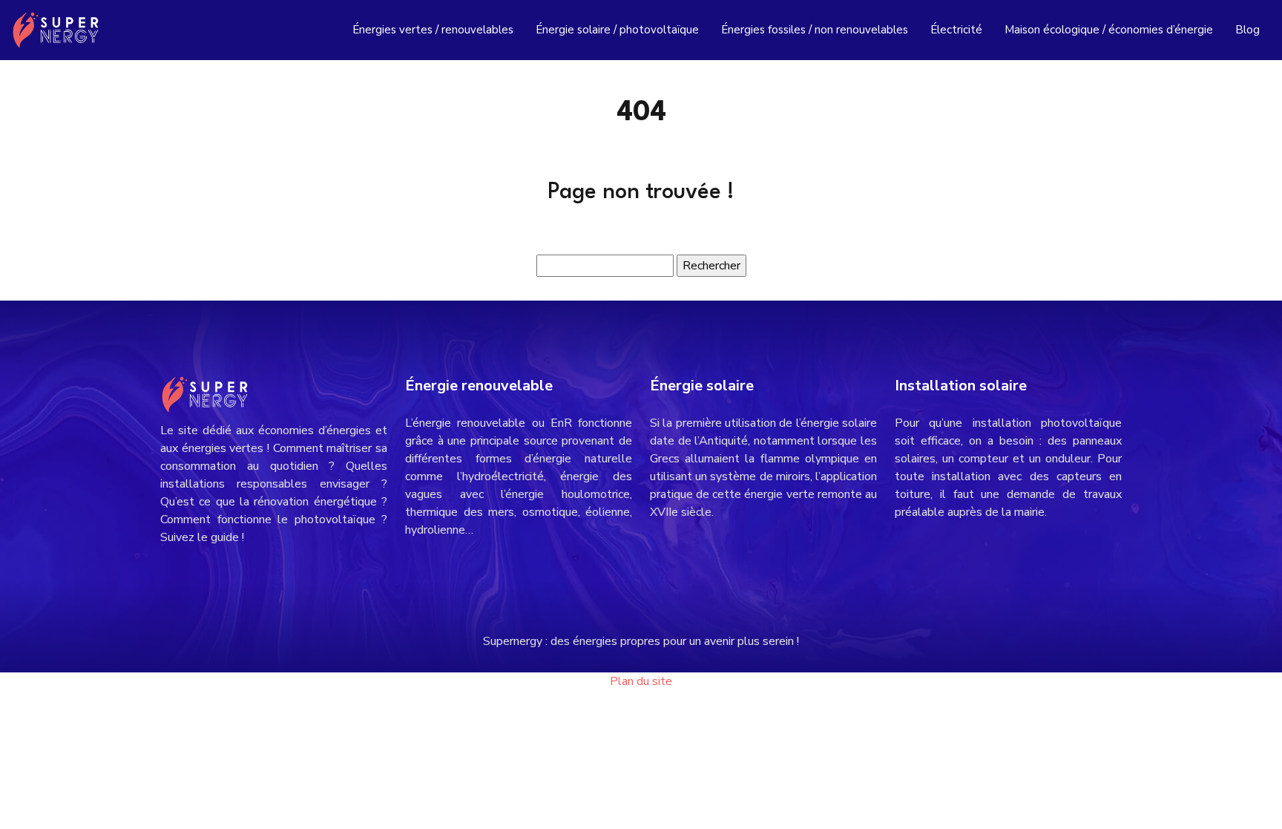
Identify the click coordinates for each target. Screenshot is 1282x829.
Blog (1247, 29)
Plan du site (641, 681)
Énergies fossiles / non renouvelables (814, 29)
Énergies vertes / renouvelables (432, 29)
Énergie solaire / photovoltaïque (617, 29)
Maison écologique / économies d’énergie (1109, 29)
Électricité (956, 29)
